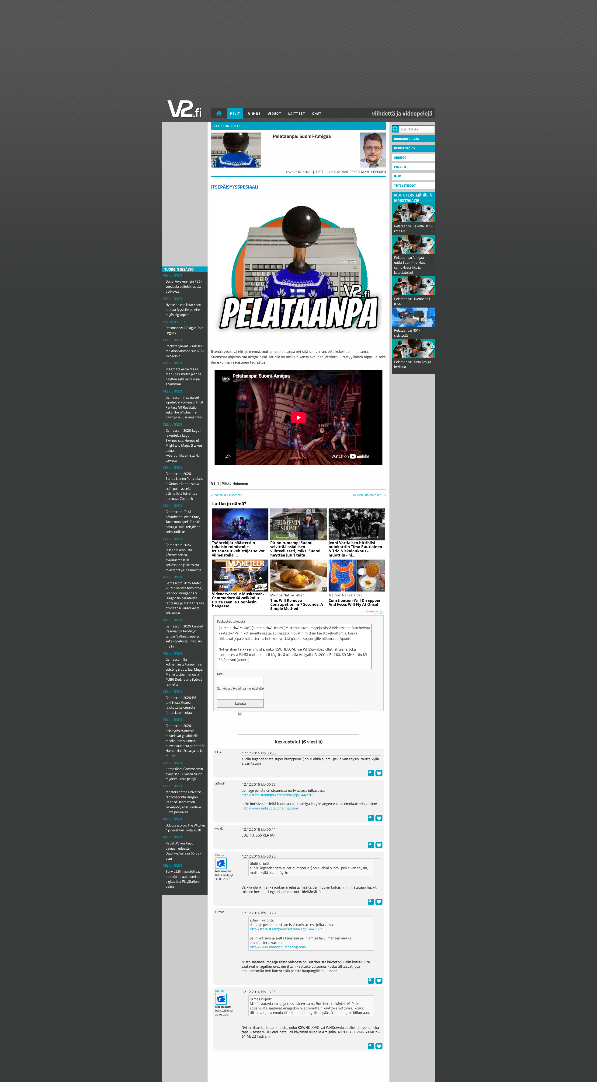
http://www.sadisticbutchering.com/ (270, 808)
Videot (274, 113)
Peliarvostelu (174, 321)
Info (397, 176)
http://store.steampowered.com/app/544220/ (278, 795)
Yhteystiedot (405, 185)
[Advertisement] (298, 1066)
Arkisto (400, 157)
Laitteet (296, 113)
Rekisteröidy (404, 148)
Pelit (235, 113)
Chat (317, 113)
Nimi (220, 673)
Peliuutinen (172, 275)
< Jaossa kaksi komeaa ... (228, 494)
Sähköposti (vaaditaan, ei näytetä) (240, 688)
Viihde (254, 113)
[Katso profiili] (221, 862)
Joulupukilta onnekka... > (369, 495)
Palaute (400, 166)
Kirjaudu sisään (407, 138)
